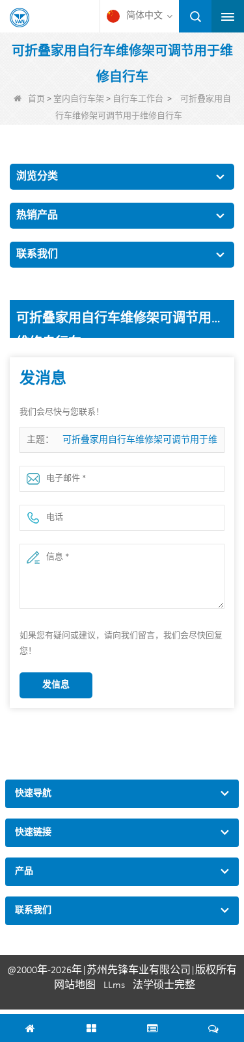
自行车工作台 (138, 99)
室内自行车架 (78, 99)
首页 (36, 99)
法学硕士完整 (164, 985)
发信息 (56, 685)
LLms (114, 985)
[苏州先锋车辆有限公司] (19, 17)
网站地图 (75, 985)
